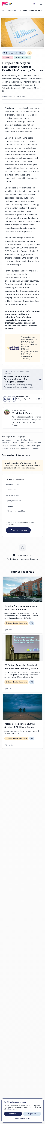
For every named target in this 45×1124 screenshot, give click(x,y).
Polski (28, 446)
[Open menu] (41, 4)
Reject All (32, 1114)
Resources (12, 10)
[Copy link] (39, 399)
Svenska (35, 448)
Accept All (13, 1114)
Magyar (5, 446)
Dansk (31, 440)
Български (6, 440)
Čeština (24, 440)
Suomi (21, 443)
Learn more (12, 1109)
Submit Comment (20, 530)
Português (36, 446)
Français (29, 443)
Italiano (13, 446)
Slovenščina (25, 448)
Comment (10, 506)
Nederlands (6, 443)
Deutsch (37, 443)
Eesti (15, 443)
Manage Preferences (22, 1118)
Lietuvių (21, 446)
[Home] (3, 10)
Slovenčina (14, 448)
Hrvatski (16, 440)
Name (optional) (12, 484)
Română (5, 448)
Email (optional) (12, 495)
